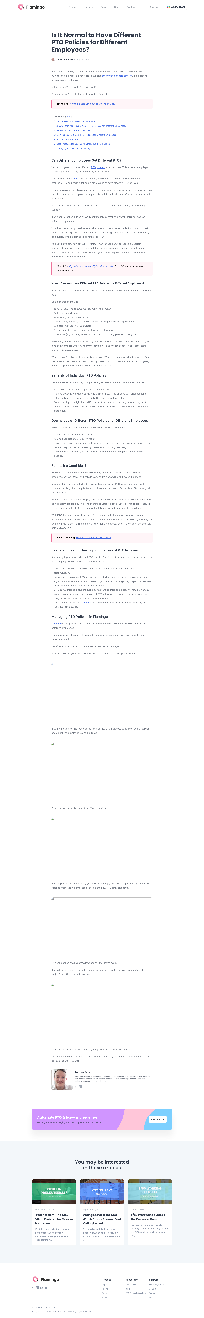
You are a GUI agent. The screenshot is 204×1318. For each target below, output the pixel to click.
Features (89, 7)
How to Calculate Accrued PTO (93, 537)
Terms (152, 1293)
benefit (74, 178)
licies (102, 167)
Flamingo (86, 602)
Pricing (72, 7)
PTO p (94, 167)
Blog (116, 7)
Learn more (157, 1119)
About (104, 1297)
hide (68, 116)
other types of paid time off (117, 75)
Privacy (152, 1297)
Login (104, 1284)
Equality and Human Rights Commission (91, 266)
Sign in (154, 7)
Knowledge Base (156, 1284)
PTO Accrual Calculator (135, 1293)
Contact (131, 7)
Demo (104, 7)
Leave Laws (130, 1284)
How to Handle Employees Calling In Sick (91, 103)
